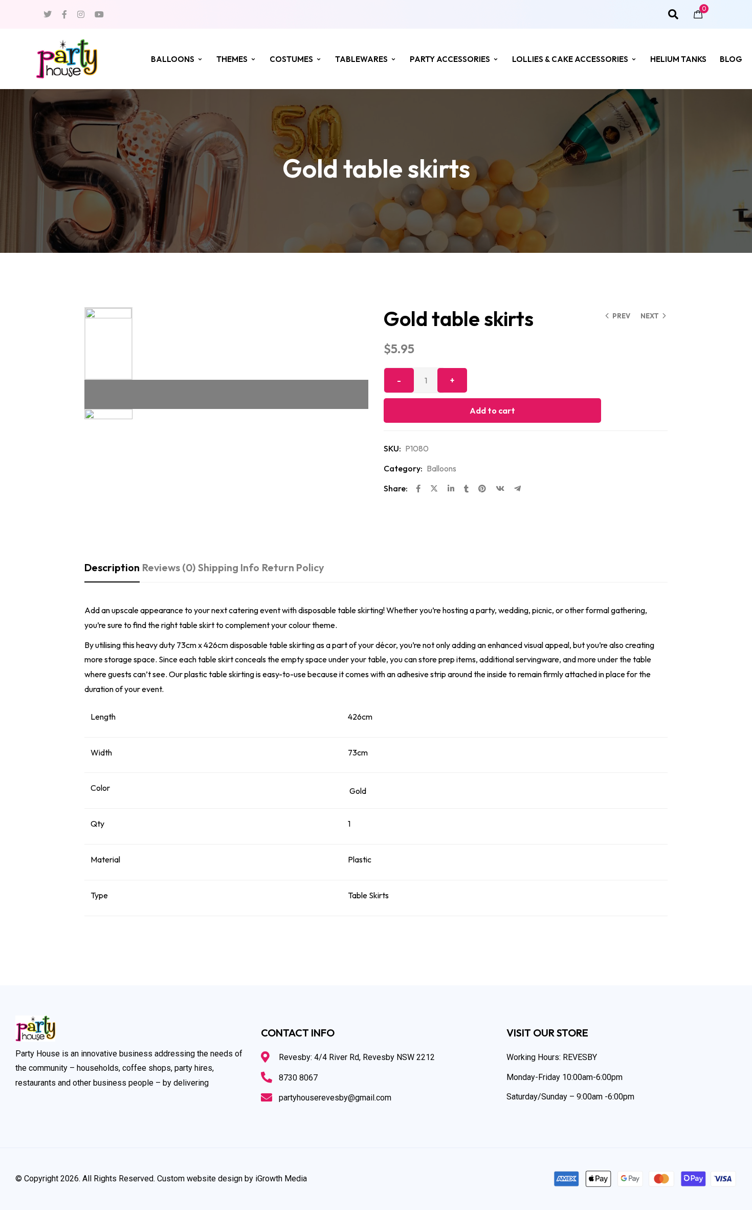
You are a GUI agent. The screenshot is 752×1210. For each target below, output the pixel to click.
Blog (731, 59)
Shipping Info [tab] (228, 567)
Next (649, 316)
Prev (621, 316)
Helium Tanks (678, 59)
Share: (396, 488)
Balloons (172, 59)
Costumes (291, 59)
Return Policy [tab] (293, 567)
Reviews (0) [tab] (168, 567)
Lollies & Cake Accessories (570, 59)
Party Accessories (450, 59)
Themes (232, 59)
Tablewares (361, 59)
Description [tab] (112, 567)
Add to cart (492, 410)
